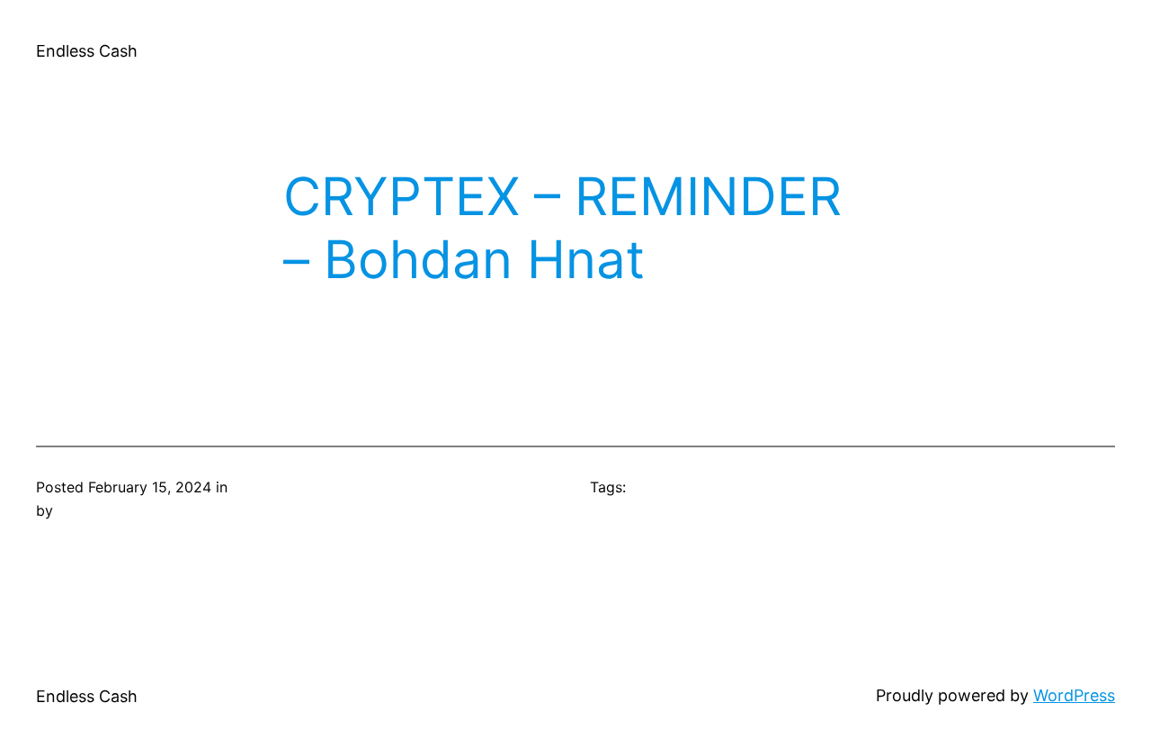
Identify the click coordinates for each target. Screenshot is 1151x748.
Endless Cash (87, 50)
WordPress (1074, 695)
